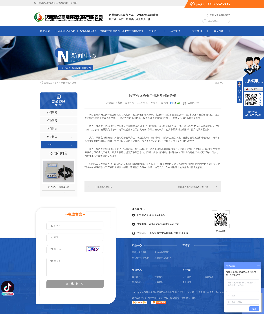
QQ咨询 (254, 88)
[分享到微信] (178, 103)
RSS (160, 298)
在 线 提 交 (75, 283)
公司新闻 (136, 277)
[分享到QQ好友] (175, 103)
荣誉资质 (219, 31)
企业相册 (186, 282)
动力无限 (200, 292)
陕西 (183, 298)
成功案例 (175, 31)
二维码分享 (193, 102)
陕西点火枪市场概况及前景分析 (193, 187)
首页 (56, 82)
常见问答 (136, 282)
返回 (217, 82)
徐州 (194, 298)
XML (166, 298)
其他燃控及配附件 (132, 31)
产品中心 (153, 31)
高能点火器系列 (66, 31)
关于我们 (197, 31)
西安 (188, 298)
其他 (74, 82)
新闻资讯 (65, 82)
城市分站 (174, 298)
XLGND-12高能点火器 (58, 187)
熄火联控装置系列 (110, 31)
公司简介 (186, 277)
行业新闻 (158, 277)
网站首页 (45, 31)
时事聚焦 (158, 282)
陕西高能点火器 (104, 187)
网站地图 (152, 298)
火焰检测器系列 (88, 31)
